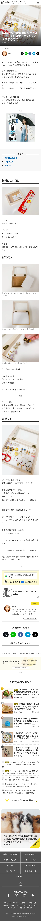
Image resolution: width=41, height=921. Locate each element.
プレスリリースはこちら (20, 903)
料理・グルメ (10, 859)
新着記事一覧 (31, 870)
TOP (3, 653)
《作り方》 (9, 161)
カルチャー (31, 865)
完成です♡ (9, 165)
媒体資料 (29, 908)
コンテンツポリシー (16, 905)
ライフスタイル (12, 653)
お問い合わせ (7, 903)
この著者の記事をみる (30, 618)
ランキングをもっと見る (22, 800)
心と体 (10, 865)
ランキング (10, 870)
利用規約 (5, 905)
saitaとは (20, 876)
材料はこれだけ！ (12, 157)
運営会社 (22, 908)
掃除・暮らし (31, 854)
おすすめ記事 (32, 903)
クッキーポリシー (13, 908)
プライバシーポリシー (30, 905)
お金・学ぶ (31, 859)
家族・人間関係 (10, 854)
